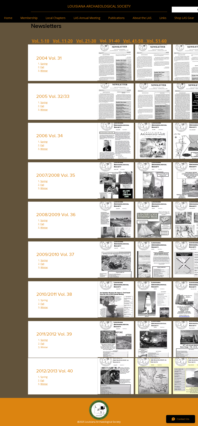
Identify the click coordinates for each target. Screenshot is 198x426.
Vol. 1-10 (40, 41)
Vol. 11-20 (63, 41)
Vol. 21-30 (86, 41)
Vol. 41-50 (135, 41)
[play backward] (101, 62)
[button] (29, 18)
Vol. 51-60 (157, 41)
